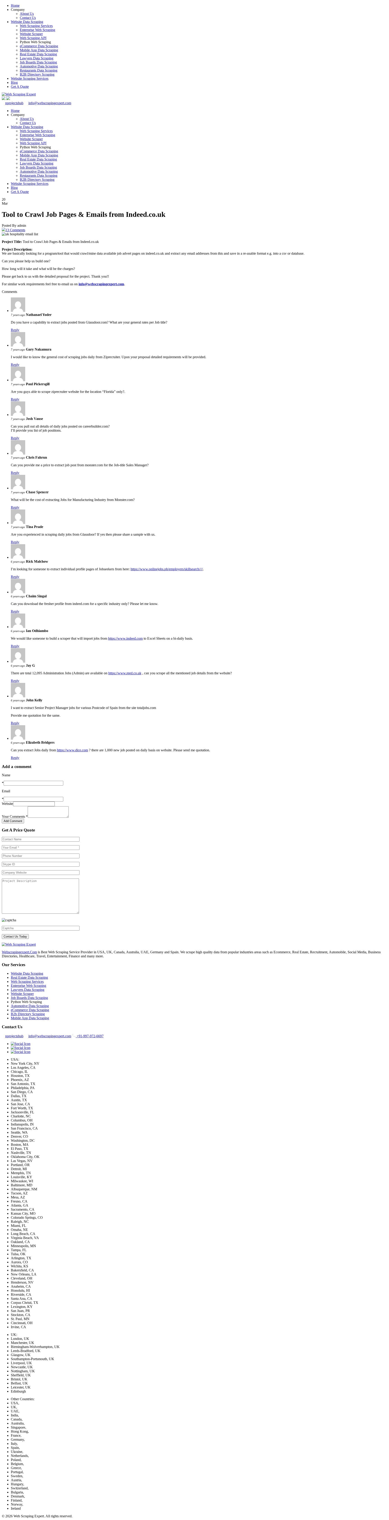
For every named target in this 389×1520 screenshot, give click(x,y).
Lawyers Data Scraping (36, 58)
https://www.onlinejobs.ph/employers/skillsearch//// (167, 569)
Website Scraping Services (29, 78)
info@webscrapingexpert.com (49, 103)
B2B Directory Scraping (37, 74)
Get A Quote (20, 86)
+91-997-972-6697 (90, 1036)
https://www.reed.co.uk (124, 673)
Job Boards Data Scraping (38, 62)
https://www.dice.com (72, 750)
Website (7, 804)
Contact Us (28, 18)
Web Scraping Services (36, 26)
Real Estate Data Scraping (38, 54)
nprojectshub (14, 103)
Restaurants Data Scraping (38, 70)
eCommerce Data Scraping (39, 46)
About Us (27, 14)
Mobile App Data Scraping (39, 50)
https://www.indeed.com (125, 638)
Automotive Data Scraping (39, 66)
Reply (15, 330)
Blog (14, 82)
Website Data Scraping (27, 22)
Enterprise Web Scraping (37, 30)
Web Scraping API (33, 38)
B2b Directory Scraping (28, 1014)
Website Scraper (31, 34)
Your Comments (15, 816)
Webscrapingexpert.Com (19, 952)
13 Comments (15, 230)
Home (15, 5)
